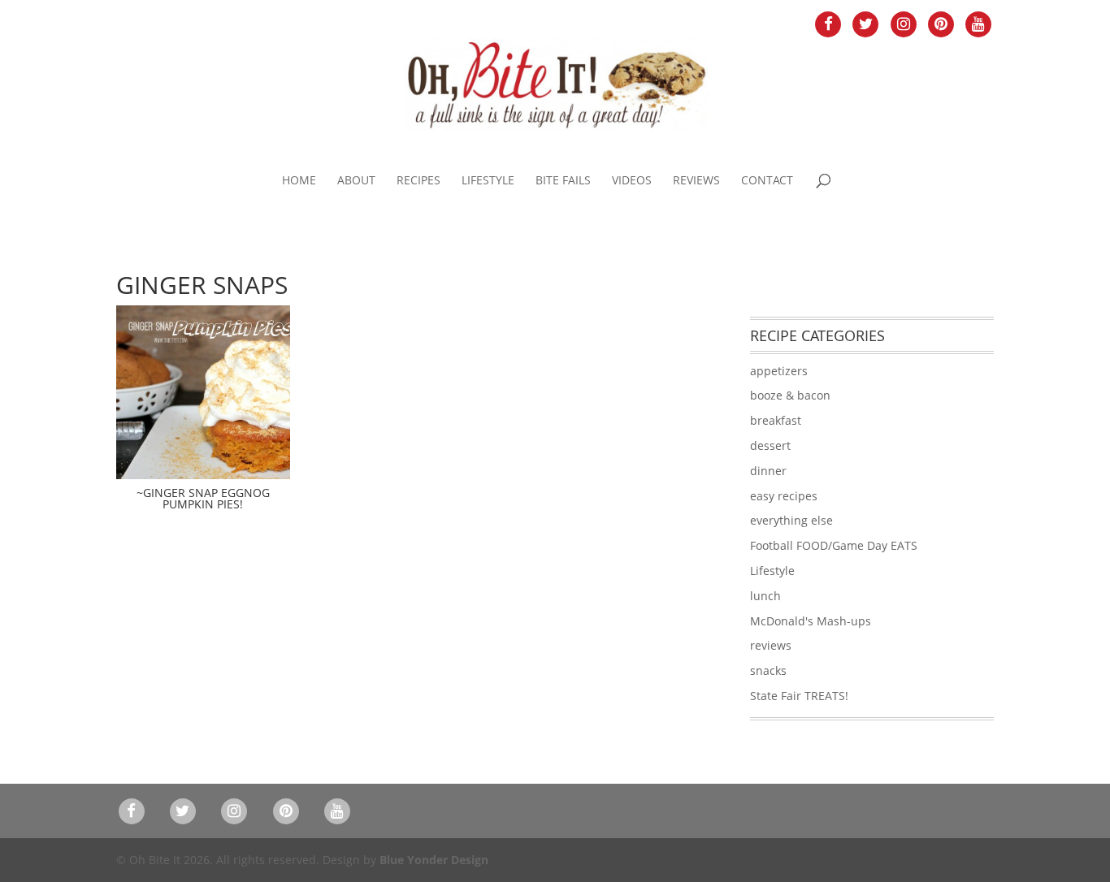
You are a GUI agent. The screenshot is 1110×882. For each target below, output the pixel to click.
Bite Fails (563, 181)
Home (299, 181)
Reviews (696, 181)
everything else (791, 520)
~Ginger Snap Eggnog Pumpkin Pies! (203, 498)
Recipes (418, 181)
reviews (770, 645)
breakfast (775, 420)
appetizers (779, 370)
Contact (767, 181)
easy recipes (783, 496)
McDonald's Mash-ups (810, 621)
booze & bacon (790, 395)
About (356, 181)
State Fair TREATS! (799, 695)
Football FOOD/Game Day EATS (833, 545)
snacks (768, 670)
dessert (770, 445)
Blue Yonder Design (433, 859)
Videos (632, 181)
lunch (765, 595)
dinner (768, 470)
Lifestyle (488, 181)
